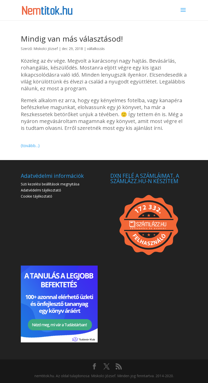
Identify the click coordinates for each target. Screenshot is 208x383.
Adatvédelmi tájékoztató (41, 190)
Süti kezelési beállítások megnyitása (50, 184)
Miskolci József (45, 48)
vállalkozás (96, 48)
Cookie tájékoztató (36, 196)
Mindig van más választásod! (72, 38)
